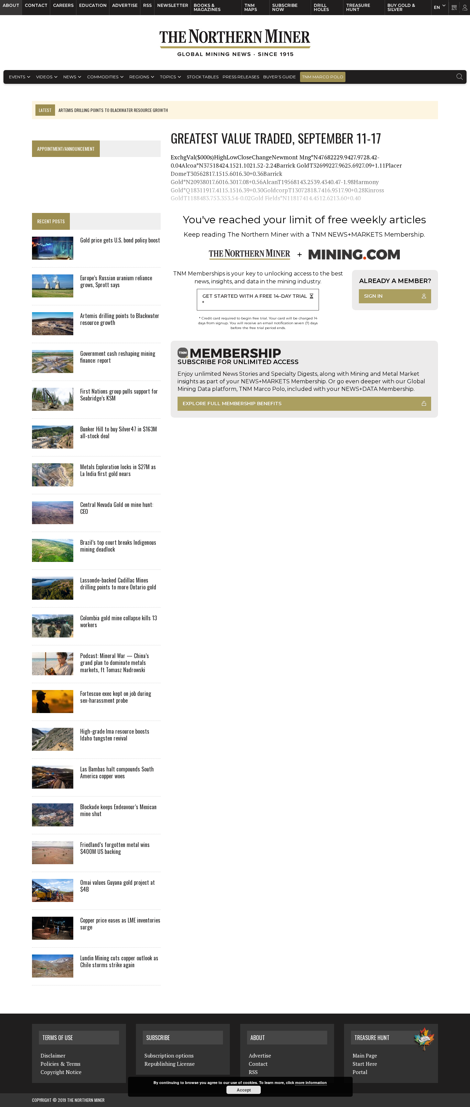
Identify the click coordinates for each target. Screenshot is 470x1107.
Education (93, 5)
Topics (168, 76)
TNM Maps (250, 7)
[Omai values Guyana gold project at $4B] (52, 897)
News (69, 76)
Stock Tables (202, 76)
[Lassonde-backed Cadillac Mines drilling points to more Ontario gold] (52, 595)
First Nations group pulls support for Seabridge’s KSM (119, 395)
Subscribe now (285, 7)
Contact (36, 5)
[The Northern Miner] (235, 42)
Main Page (365, 1055)
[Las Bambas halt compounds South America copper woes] (52, 784)
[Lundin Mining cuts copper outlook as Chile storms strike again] (52, 972)
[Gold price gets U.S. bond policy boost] (52, 255)
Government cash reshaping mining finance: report (117, 357)
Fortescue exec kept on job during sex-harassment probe (115, 697)
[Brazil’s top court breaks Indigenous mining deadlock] (52, 557)
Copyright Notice (61, 1072)
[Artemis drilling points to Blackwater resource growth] (52, 330)
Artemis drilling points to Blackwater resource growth (119, 319)
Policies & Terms (61, 1063)
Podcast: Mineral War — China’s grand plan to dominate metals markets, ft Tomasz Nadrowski (114, 663)
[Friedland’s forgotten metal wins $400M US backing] (52, 859)
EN (437, 7)
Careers (63, 5)
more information (311, 1082)
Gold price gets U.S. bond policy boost (120, 240)
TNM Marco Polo (322, 76)
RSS (147, 5)
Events (17, 76)
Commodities (102, 76)
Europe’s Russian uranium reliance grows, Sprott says (116, 281)
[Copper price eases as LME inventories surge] (52, 935)
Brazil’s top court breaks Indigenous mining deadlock (118, 546)
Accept (244, 1090)
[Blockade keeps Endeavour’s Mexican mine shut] (52, 821)
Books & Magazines (207, 7)
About (11, 5)
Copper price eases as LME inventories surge (120, 923)
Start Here (365, 1063)
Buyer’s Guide (279, 76)
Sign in (373, 296)
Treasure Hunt (358, 7)
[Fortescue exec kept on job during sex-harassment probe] (52, 708)
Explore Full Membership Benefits (232, 403)
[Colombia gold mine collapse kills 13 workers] (52, 632)
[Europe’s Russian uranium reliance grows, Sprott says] (52, 292)
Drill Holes (321, 7)
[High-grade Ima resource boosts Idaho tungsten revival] (52, 746)
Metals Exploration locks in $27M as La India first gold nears (118, 470)
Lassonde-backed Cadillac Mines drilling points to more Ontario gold (118, 583)
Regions (139, 76)
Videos (44, 76)
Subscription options (169, 1055)
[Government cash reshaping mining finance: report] (52, 368)
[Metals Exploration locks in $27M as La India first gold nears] (52, 481)
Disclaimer (53, 1055)
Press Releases (241, 76)
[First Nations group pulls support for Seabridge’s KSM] (52, 406)
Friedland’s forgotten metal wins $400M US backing (115, 848)
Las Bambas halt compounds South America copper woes (117, 772)
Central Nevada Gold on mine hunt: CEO (116, 508)
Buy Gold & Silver (401, 7)
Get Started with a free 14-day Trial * (254, 299)
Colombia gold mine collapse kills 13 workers (118, 621)
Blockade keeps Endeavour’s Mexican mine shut (118, 810)
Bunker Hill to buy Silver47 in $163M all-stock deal (118, 432)
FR (461, 9)
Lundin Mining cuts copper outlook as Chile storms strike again (119, 961)
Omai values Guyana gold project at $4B (117, 886)
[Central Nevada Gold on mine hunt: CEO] (52, 519)
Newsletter (172, 5)
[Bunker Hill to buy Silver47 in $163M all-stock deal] (52, 444)
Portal (360, 1072)
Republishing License (170, 1063)
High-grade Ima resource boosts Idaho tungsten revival (114, 735)
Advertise (125, 5)
